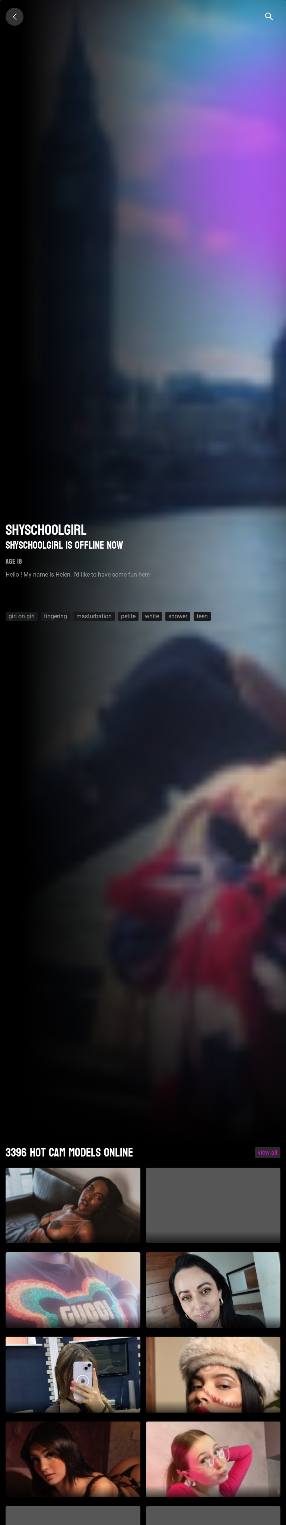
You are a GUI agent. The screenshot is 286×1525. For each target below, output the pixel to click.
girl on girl (22, 616)
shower (177, 616)
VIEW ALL (267, 1152)
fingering (55, 616)
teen (202, 616)
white (152, 616)
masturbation (94, 616)
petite (128, 616)
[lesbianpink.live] (14, 17)
